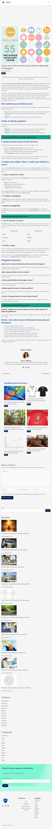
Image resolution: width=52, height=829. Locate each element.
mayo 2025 (3, 715)
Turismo (3, 760)
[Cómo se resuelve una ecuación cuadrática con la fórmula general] (9, 593)
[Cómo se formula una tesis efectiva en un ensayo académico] (9, 627)
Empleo (3, 750)
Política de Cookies (26, 806)
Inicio (26, 801)
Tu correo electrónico (6, 778)
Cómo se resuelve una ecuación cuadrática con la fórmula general (15, 600)
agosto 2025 (4, 708)
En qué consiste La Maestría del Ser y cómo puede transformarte (15, 533)
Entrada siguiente (46, 373)
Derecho (3, 743)
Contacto (26, 804)
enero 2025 (3, 725)
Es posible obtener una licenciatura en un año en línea (12, 567)
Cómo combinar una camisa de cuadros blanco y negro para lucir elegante (36, 400)
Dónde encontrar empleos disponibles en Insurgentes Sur (13, 652)
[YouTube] (26, 367)
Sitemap (26, 810)
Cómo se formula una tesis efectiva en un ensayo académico (14, 634)
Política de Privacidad (26, 808)
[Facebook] (23, 367)
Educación (3, 748)
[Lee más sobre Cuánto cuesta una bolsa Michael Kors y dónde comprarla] (37, 440)
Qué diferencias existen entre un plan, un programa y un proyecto (15, 617)
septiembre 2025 (4, 705)
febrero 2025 (4, 723)
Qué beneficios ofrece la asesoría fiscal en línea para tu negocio (14, 670)
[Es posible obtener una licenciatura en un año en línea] (9, 560)
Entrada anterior (5, 373)
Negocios (3, 755)
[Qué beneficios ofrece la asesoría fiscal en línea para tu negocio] (9, 663)
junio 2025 (3, 713)
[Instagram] (28, 367)
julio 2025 (3, 710)
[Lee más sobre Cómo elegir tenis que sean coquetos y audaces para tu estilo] (14, 393)
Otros (2, 757)
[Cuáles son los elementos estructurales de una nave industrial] (9, 543)
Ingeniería (3, 752)
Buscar (2, 508)
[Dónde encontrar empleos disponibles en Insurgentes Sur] (9, 645)
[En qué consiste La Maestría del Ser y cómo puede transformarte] (9, 525)
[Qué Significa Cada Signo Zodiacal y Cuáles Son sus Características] (9, 680)
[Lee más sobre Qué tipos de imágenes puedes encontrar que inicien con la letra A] (14, 417)
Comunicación (4, 735)
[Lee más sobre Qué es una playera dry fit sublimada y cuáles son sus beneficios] (37, 417)
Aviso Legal (26, 803)
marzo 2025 (3, 720)
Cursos (2, 740)
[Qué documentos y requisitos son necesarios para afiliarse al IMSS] (9, 577)
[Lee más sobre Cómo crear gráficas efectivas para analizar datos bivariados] (14, 442)
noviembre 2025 (4, 701)
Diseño (3, 73)
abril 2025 (3, 718)
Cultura (3, 738)
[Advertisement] (26, 15)
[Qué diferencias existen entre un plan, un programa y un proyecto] (9, 610)
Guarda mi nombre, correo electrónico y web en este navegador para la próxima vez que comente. (24, 494)
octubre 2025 (4, 703)
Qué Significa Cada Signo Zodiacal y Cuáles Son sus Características (16, 687)
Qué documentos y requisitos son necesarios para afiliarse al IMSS (15, 584)
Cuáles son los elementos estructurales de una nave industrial (14, 549)
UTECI (8, 2)
